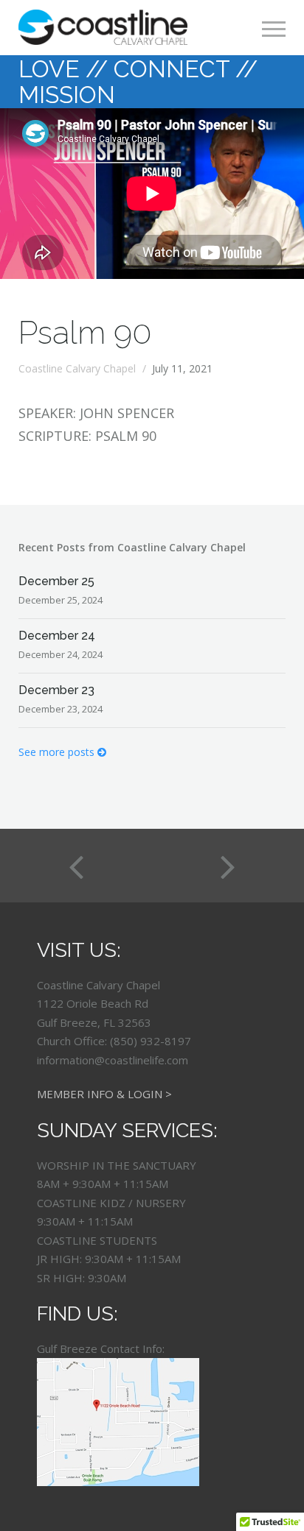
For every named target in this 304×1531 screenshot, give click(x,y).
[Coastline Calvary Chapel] (103, 27)
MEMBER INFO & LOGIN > (104, 1093)
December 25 (56, 581)
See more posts (57, 752)
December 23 (56, 690)
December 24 (56, 636)
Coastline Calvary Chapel (77, 368)
